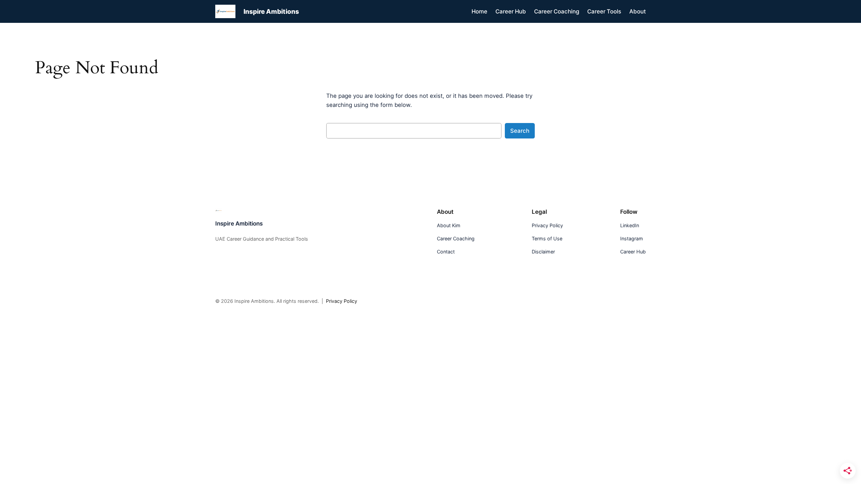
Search (519, 130)
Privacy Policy (341, 301)
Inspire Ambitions (271, 11)
